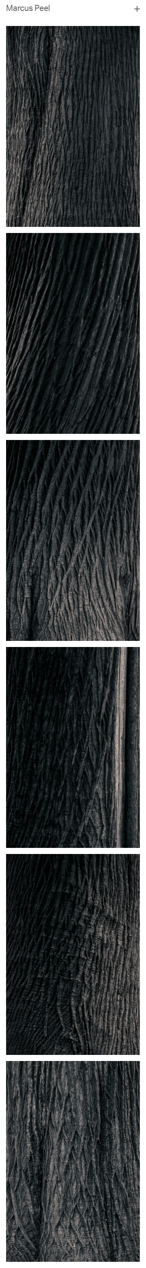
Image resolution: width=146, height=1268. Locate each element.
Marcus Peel (28, 9)
